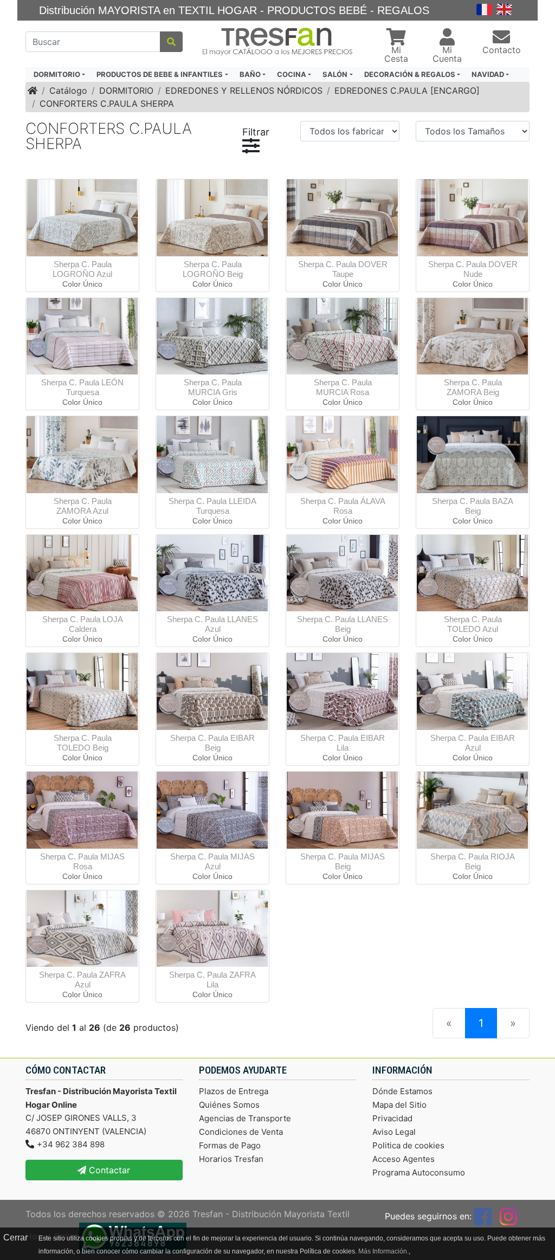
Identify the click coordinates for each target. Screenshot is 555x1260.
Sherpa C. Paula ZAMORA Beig (473, 387)
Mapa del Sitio (399, 1105)
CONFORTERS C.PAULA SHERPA (107, 103)
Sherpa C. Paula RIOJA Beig (472, 861)
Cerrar (15, 1237)
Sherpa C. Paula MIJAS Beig (342, 861)
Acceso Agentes (403, 1159)
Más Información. (383, 1251)
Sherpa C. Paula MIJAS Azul (212, 861)
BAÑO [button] (250, 74)
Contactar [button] (108, 1170)
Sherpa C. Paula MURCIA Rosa (343, 387)
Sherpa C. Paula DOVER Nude (473, 269)
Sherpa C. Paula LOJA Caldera (82, 624)
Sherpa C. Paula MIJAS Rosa (82, 861)
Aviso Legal (394, 1132)
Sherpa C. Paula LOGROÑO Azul (82, 269)
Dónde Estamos (402, 1091)
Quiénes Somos (229, 1105)
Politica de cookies (408, 1145)
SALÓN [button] (334, 74)
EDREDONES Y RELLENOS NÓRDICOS (243, 90)
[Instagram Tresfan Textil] (508, 1216)
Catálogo (68, 90)
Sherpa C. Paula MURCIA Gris (213, 387)
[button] (396, 46)
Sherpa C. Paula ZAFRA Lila (212, 979)
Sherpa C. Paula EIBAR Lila (342, 742)
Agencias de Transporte (245, 1118)
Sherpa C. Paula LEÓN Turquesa (82, 387)
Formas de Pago (230, 1145)
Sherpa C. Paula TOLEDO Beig (83, 742)
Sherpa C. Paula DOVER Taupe (343, 269)
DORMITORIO (126, 90)
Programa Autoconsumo (418, 1172)
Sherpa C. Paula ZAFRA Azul (82, 979)
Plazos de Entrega (233, 1091)
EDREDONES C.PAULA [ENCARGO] (407, 90)
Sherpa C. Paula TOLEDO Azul (473, 624)
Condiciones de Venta (241, 1132)
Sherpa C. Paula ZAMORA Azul (83, 505)
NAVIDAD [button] (488, 74)
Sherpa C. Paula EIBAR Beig (212, 742)
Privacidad (392, 1118)
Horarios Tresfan (231, 1159)
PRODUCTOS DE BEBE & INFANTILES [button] (159, 74)
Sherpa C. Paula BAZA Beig (472, 505)
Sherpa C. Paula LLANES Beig (342, 624)
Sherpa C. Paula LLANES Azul (212, 624)
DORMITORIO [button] (57, 74)
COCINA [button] (291, 74)
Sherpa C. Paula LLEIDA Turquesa (212, 505)
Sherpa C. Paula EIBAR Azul (472, 742)
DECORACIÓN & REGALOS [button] (409, 74)
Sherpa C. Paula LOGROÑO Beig (213, 269)
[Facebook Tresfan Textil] (483, 1216)
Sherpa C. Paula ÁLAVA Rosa (342, 505)
